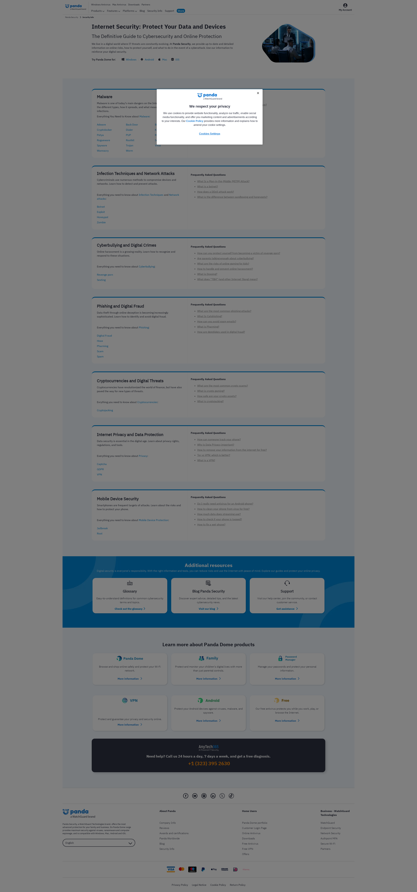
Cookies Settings (209, 133)
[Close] (258, 93)
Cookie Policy (194, 121)
